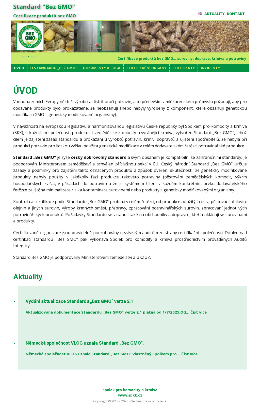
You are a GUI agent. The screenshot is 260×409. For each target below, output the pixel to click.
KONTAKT (236, 13)
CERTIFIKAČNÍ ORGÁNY (146, 67)
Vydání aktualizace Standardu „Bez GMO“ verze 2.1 (79, 301)
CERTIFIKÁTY (183, 67)
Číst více (198, 312)
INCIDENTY (210, 67)
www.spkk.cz (130, 395)
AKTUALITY (214, 13)
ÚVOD (19, 67)
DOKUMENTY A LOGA (101, 67)
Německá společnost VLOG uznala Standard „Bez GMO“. (85, 343)
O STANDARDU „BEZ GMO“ (53, 67)
